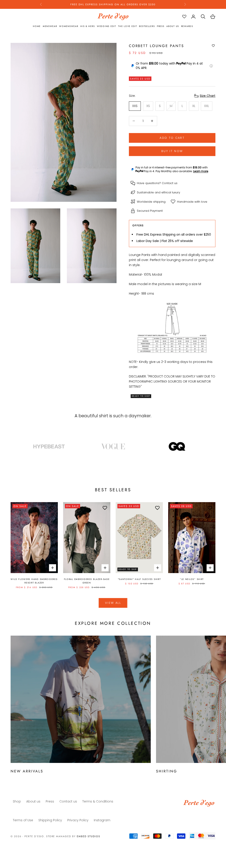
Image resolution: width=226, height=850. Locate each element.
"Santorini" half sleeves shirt (139, 579)
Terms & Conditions (97, 801)
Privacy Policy (78, 820)
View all (113, 603)
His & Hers (87, 26)
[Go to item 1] (49, 446)
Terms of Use (23, 820)
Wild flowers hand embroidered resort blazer (34, 581)
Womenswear (68, 26)
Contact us (169, 183)
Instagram (102, 820)
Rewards (187, 26)
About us (172, 26)
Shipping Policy (50, 820)
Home (37, 26)
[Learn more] (211, 65)
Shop (17, 801)
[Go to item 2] (113, 446)
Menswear (50, 26)
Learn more (200, 171)
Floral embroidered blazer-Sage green (87, 581)
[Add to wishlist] (213, 46)
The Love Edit (127, 26)
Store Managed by (73, 836)
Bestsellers (147, 26)
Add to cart (172, 138)
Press (160, 26)
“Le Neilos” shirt (192, 579)
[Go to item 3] (177, 446)
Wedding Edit (106, 26)
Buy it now (172, 151)
